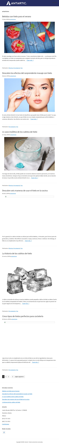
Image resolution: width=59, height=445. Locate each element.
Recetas (11, 68)
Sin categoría (16, 68)
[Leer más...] (30, 60)
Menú (55, 2)
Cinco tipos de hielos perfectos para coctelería (22, 316)
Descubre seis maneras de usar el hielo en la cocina (25, 190)
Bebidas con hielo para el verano (16, 16)
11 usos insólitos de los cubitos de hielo (19, 131)
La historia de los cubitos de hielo (17, 253)
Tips (21, 68)
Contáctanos (5, 424)
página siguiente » (19, 377)
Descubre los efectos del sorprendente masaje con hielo (27, 73)
